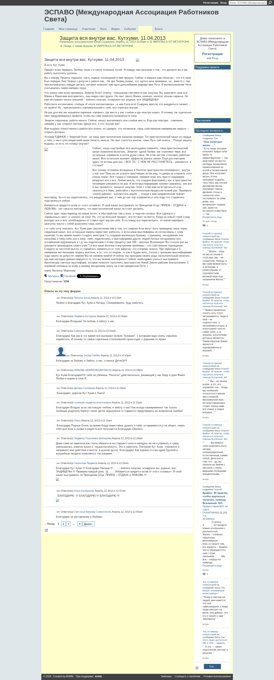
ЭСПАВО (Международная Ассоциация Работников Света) (131, 15)
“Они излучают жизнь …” (212, 143)
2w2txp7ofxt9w (92, 355)
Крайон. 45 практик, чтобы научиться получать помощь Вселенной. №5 (216, 245)
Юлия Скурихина (104, 41)
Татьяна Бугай (82, 297)
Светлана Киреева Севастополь (92, 511)
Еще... (212, 666)
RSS (46, 530)
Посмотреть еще (212, 217)
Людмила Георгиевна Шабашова (92, 438)
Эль (216, 138)
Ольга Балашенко (84, 490)
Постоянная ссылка (58, 298)
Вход (223, 2)
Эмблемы (166, 676)
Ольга (77, 420)
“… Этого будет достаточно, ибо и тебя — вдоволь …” (216, 640)
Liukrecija (79, 330)
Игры (212, 518)
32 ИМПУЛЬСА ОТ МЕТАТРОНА (169, 41)
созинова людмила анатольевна (92, 402)
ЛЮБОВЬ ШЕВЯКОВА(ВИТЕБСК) (93, 370)
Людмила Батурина (85, 316)
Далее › (88, 523)
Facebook (70, 276)
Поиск (270, 2)
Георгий (206, 233)
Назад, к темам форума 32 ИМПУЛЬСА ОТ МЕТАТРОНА (98, 45)
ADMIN (69, 676)
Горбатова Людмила (85, 463)
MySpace (53, 276)
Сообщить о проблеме (187, 676)
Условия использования (217, 676)
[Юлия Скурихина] (50, 46)
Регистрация (210, 2)
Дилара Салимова (84, 388)
